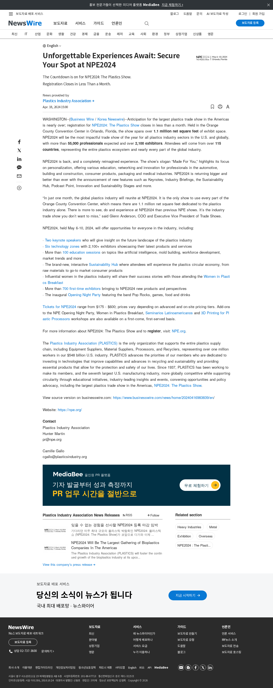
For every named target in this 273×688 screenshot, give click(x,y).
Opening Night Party (84, 294)
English (52, 46)
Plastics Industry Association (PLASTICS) (84, 343)
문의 (199, 14)
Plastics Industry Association (68, 101)
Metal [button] (213, 527)
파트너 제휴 (105, 667)
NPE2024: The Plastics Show (115, 125)
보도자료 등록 (250, 23)
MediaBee (161, 667)
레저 (120, 34)
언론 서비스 (229, 634)
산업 (38, 34)
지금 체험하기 (172, 5)
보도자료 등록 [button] (23, 642)
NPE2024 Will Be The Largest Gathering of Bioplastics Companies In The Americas (115, 545)
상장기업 (181, 34)
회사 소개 (14, 667)
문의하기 (47, 651)
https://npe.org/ (70, 409)
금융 (96, 34)
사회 (143, 34)
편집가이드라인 (44, 667)
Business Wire (82, 119)
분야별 (93, 640)
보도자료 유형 (185, 640)
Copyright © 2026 (138, 680)
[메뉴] (12, 14)
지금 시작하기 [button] (185, 595)
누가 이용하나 (141, 652)
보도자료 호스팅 (231, 652)
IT (26, 34)
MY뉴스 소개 (229, 640)
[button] (212, 107)
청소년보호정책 (87, 667)
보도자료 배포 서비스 (29, 14)
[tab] (109, 627)
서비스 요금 (140, 646)
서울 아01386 (33, 680)
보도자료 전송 (230, 646)
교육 (131, 34)
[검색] (147, 23)
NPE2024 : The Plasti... (194, 545)
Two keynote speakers (63, 240)
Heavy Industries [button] (189, 527)
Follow (154, 515)
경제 (84, 34)
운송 (108, 34)
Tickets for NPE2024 (59, 306)
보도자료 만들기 (187, 634)
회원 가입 (258, 14)
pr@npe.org (52, 439)
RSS (129, 515)
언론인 (117, 23)
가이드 (98, 23)
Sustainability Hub (103, 264)
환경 (155, 34)
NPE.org (178, 330)
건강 (73, 34)
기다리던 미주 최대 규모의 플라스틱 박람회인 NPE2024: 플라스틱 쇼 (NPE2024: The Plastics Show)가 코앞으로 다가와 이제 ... (116, 532)
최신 (14, 34)
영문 (210, 34)
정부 (167, 34)
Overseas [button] (206, 536)
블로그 (174, 14)
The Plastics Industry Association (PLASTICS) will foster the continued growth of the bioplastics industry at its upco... (116, 555)
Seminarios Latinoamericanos (169, 312)
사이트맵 (120, 667)
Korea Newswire (110, 119)
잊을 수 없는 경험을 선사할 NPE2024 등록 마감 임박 (114, 524)
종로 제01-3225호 (124, 676)
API (149, 667)
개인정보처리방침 (65, 667)
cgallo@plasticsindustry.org (65, 456)
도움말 (187, 14)
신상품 (197, 34)
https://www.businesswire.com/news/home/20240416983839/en (163, 397)
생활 (61, 34)
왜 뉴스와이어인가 (144, 634)
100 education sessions (81, 252)
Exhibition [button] (184, 536)
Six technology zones (62, 246)
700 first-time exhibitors (81, 288)
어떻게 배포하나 (142, 640)
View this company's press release (69, 564)
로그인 (242, 14)
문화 (49, 34)
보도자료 (60, 23)
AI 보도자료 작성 (217, 14)
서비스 (80, 23)
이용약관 (27, 667)
